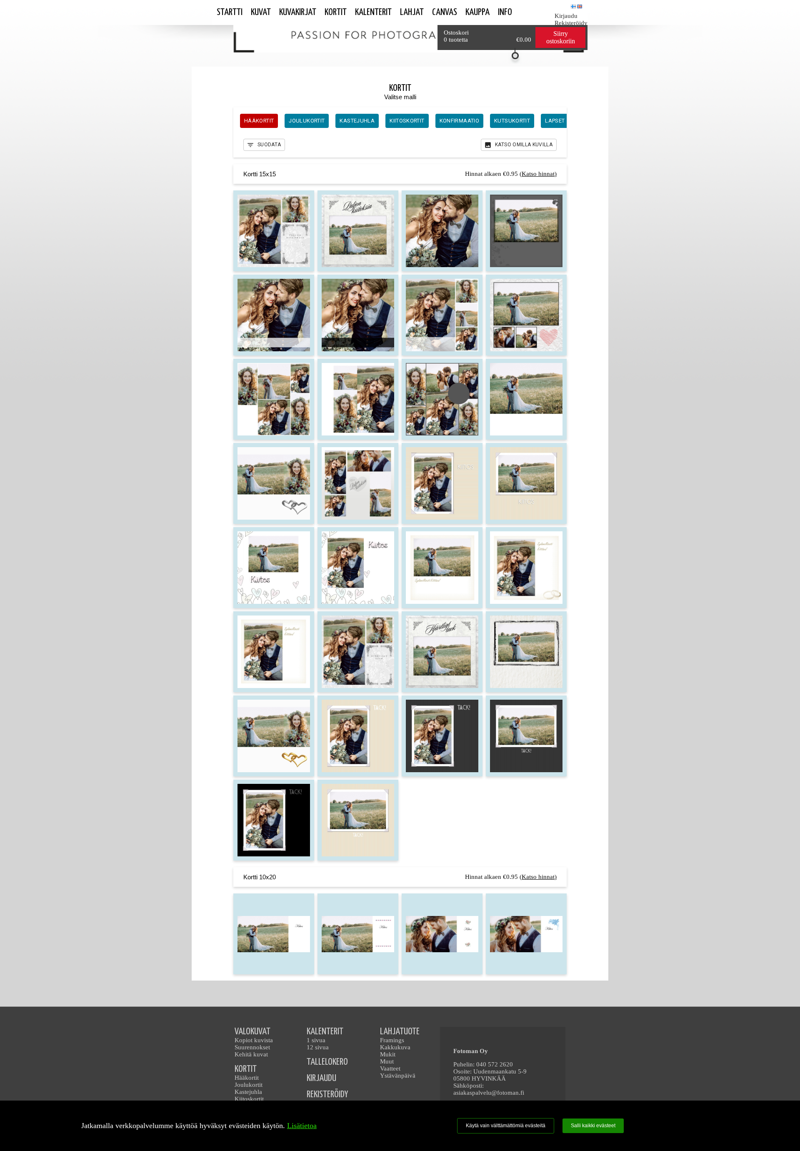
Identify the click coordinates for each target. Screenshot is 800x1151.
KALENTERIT (325, 1031)
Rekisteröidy (571, 23)
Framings (392, 1040)
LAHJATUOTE (400, 1031)
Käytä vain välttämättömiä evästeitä (505, 1125)
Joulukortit (248, 1084)
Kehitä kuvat (251, 1054)
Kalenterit (373, 12)
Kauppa (477, 12)
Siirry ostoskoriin (560, 37)
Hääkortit (247, 1077)
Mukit (387, 1054)
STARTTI (229, 12)
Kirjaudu (566, 16)
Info (505, 12)
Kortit (336, 12)
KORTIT (246, 1069)
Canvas (444, 12)
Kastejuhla (248, 1091)
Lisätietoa (302, 1125)
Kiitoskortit (249, 1099)
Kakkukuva (395, 1047)
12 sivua (318, 1047)
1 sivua (316, 1040)
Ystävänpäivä (397, 1075)
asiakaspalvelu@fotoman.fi (488, 1092)
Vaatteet (390, 1068)
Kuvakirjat (297, 12)
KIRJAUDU (321, 1078)
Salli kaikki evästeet (593, 1125)
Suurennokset (252, 1047)
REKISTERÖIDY (327, 1094)
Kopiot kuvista (254, 1040)
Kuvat (261, 12)
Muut (387, 1061)
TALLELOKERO (327, 1062)
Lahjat (412, 12)
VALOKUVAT (252, 1031)
